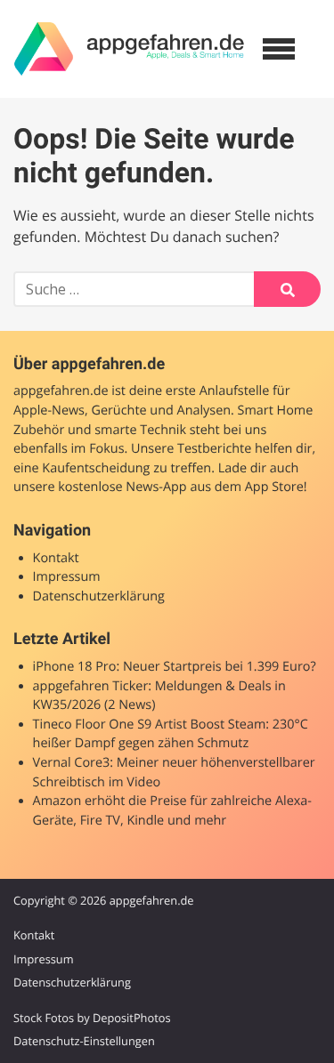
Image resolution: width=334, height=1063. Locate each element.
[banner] (129, 49)
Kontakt (56, 558)
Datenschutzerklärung (99, 596)
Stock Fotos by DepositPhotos (92, 1018)
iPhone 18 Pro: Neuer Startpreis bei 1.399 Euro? (174, 666)
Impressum (67, 576)
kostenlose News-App (122, 487)
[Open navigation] (278, 49)
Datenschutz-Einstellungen (84, 1041)
